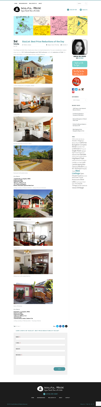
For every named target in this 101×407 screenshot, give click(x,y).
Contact (67, 397)
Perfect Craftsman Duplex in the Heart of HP (79, 125)
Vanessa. (42, 54)
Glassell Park (75, 154)
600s (83, 139)
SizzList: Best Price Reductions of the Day (43, 41)
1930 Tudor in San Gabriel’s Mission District (79, 109)
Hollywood (74, 160)
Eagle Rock (76, 151)
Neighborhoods (23, 3)
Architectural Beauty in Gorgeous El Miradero (78, 114)
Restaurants (76, 179)
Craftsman (76, 149)
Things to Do (76, 185)
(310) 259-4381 (73, 10)
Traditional (84, 185)
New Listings (76, 172)
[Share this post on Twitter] (57, 326)
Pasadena (80, 176)
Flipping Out (81, 152)
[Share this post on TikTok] (66, 326)
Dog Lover (84, 148)
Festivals (76, 152)
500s (81, 139)
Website (18, 348)
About (40, 3)
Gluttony (74, 156)
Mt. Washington (77, 168)
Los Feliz (79, 162)
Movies (85, 166)
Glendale (83, 155)
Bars (83, 140)
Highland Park (78, 158)
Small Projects (79, 182)
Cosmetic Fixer (81, 147)
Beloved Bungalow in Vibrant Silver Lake (80, 119)
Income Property (81, 160)
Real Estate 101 (33, 3)
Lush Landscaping (78, 163)
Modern (81, 167)
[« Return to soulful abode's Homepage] (27, 11)
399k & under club (76, 139)
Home (15, 3)
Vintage (80, 187)
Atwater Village (77, 141)
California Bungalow (79, 144)
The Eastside (78, 183)
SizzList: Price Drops (55, 44)
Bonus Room (75, 143)
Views (74, 188)
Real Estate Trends (77, 177)
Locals (74, 162)
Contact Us (84, 10)
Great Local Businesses (81, 156)
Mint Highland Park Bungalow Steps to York (78, 130)
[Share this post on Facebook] (60, 326)
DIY (81, 149)
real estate (85, 175)
